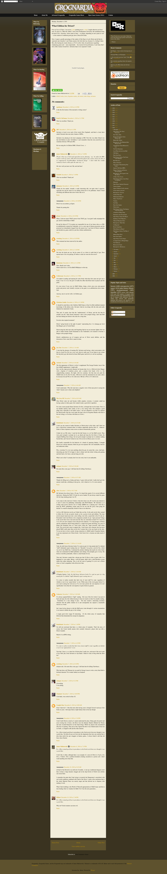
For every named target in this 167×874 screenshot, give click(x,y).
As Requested (116, 225)
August (115, 256)
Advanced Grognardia (58, 15)
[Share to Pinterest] (91, 94)
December (116, 129)
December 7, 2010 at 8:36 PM (70, 664)
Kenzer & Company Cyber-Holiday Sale (119, 137)
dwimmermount (122, 290)
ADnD (58, 96)
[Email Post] (78, 93)
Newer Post (55, 842)
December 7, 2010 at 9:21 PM (70, 681)
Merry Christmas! (117, 162)
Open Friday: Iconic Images (119, 238)
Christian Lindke (61, 302)
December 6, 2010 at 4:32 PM (71, 107)
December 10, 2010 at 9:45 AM (72, 767)
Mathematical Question (118, 196)
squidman (59, 107)
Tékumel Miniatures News (119, 220)
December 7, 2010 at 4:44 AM (72, 385)
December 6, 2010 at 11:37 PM (72, 276)
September (116, 253)
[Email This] (83, 94)
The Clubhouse (116, 242)
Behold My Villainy (117, 140)
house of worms (115, 295)
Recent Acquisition (117, 227)
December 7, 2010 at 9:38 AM (70, 466)
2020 (113, 121)
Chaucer (113, 41)
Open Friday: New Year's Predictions (118, 132)
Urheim (110, 15)
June (115, 260)
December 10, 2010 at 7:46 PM (69, 797)
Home (35, 15)
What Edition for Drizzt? (63, 25)
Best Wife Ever (116, 160)
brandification (114, 301)
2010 (113, 127)
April (115, 264)
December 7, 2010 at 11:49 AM (71, 594)
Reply (58, 112)
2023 (113, 114)
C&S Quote (115, 153)
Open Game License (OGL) (96, 15)
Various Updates (117, 186)
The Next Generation (118, 149)
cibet (57, 491)
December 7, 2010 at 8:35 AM (72, 423)
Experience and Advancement (120, 214)
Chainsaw (59, 694)
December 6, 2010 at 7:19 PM (70, 175)
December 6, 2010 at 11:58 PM (75, 302)
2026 (113, 108)
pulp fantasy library (127, 288)
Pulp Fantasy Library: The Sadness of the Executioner (121, 209)
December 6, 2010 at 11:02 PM (70, 250)
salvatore (93, 96)
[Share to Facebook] (89, 94)
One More (115, 203)
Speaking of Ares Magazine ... (120, 218)
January (115, 271)
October (116, 251)
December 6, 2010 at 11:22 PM (71, 263)
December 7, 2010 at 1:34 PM (72, 624)
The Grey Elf (60, 398)
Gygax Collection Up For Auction (120, 188)
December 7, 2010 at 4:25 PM (72, 643)
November (116, 249)
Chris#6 (58, 175)
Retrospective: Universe (118, 192)
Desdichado (59, 423)
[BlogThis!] (85, 94)
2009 (113, 274)
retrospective (124, 286)
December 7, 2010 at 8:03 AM (73, 398)
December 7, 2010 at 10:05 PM (71, 694)
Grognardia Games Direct (76, 15)
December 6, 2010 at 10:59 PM (70, 238)
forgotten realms (72, 96)
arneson (121, 298)
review (123, 292)
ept (115, 294)
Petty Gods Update (117, 205)
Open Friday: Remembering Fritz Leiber (120, 165)
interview (125, 297)
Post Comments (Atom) (81, 854)
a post (73, 30)
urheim (129, 301)
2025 (113, 110)
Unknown (59, 594)
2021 (113, 119)
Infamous (59, 186)
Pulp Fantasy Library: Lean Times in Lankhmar (121, 179)
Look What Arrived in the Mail (120, 151)
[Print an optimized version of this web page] (57, 91)
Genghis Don (60, 705)
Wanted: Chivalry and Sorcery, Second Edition (120, 170)
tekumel (131, 292)
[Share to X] (87, 94)
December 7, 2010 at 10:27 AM (68, 490)
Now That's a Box (117, 134)
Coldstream (59, 276)
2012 (113, 123)
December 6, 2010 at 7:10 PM (78, 154)
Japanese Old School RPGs (119, 168)
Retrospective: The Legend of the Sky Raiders (120, 174)
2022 (113, 116)
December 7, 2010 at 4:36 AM (70, 363)
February (116, 269)
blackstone (59, 263)
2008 (113, 276)
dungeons (120, 300)
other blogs (87, 96)
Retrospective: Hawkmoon (119, 246)
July (115, 258)
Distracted (115, 182)
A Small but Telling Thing (119, 212)
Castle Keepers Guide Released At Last (120, 146)
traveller (113, 292)
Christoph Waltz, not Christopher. (118, 54)
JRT (57, 130)
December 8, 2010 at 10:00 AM (73, 705)
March (115, 266)
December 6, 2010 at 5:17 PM (76, 118)
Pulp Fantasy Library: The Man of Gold (121, 231)
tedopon (58, 466)
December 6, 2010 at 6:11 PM (68, 129)
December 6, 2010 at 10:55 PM (69, 216)
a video (86, 30)
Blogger (93, 870)
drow (65, 96)
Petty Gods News (117, 155)
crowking (59, 238)
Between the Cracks (117, 244)
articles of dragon (125, 294)
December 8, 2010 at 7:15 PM (78, 746)
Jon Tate (58, 348)
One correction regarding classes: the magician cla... (121, 61)
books (62, 96)
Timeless (115, 201)
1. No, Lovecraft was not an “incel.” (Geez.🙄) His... (121, 57)
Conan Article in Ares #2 (118, 190)
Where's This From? (117, 198)
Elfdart (58, 797)
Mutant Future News (117, 234)
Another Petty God (117, 194)
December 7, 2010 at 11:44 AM (72, 572)
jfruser (58, 216)
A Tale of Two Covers (118, 176)
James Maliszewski (61, 154)
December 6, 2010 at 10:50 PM (72, 201)
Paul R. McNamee (61, 118)
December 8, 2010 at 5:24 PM (72, 718)
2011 (113, 125)
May (115, 262)
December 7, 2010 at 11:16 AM (72, 543)
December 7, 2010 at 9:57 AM (72, 477)
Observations (116, 207)
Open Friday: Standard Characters (120, 184)
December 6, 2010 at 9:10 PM (71, 186)
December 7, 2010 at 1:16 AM (70, 347)
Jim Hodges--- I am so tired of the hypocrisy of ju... (121, 51)
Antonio (58, 363)
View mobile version (78, 846)
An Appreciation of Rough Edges (120, 240)
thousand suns (122, 301)
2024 (113, 112)
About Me (45, 15)
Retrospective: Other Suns (119, 222)
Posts (114, 312)
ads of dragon (115, 297)
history (113, 286)
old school (80, 96)
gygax (113, 288)
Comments (115, 314)
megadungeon (126, 295)
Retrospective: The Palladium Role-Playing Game (121, 142)
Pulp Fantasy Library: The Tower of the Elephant (120, 157)
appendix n (128, 300)
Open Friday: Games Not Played (120, 216)
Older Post (101, 842)
